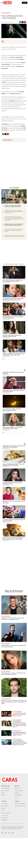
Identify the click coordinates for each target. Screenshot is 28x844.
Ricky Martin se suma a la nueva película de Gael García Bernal (13, 646)
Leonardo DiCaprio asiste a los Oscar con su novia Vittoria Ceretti (19, 714)
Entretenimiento (6, 12)
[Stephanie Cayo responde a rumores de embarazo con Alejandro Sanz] (14, 604)
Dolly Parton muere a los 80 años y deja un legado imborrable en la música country (15, 236)
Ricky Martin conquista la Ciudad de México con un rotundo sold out (19, 734)
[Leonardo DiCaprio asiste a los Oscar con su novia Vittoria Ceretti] (6, 714)
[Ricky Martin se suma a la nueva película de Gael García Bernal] (14, 632)
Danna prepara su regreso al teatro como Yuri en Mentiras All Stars (13, 673)
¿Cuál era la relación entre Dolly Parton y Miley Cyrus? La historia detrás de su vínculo (14, 230)
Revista (24, 2)
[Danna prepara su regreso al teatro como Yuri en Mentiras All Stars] (14, 659)
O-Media (3, 801)
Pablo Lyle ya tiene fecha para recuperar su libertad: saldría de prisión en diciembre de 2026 (14, 702)
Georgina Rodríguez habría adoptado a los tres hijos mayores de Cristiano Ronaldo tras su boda (20, 742)
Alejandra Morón (11, 22)
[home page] (7, 2)
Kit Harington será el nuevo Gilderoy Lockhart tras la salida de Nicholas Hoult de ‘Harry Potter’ (15, 211)
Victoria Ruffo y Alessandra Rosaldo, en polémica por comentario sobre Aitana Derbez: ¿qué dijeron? (19, 724)
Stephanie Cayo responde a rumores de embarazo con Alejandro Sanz (12, 618)
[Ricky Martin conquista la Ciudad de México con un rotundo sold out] (6, 733)
